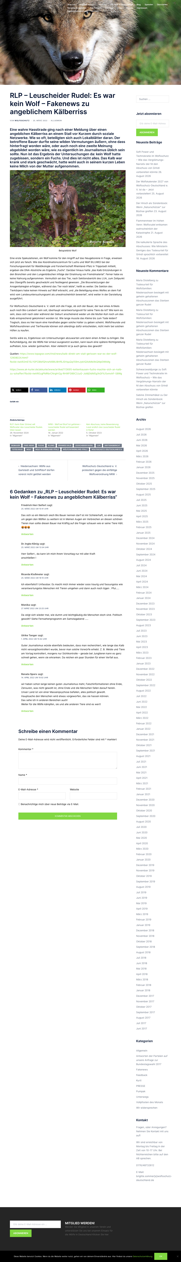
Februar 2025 (143, 527)
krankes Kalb (64, 445)
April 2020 (142, 843)
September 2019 (145, 881)
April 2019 (142, 908)
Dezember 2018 (145, 930)
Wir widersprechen (146, 1107)
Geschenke (162, 4)
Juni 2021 (141, 767)
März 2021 (142, 783)
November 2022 (145, 674)
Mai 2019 (141, 903)
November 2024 (145, 543)
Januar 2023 (143, 663)
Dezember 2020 (145, 799)
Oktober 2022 (144, 679)
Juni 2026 (141, 440)
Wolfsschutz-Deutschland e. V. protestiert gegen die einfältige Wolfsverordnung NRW (99, 470)
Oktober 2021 (144, 745)
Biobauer (15, 445)
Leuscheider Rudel (84, 445)
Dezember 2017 (145, 996)
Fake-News (29, 445)
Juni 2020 (141, 832)
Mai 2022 (141, 707)
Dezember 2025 (145, 472)
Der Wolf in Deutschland (121, 4)
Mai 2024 (141, 576)
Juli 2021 (141, 761)
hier (107, 1234)
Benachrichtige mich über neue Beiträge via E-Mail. (50, 804)
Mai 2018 (141, 968)
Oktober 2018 (144, 941)
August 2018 (143, 952)
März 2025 (142, 521)
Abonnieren (147, 132)
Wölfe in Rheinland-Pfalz (75, 449)
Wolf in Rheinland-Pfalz (47, 449)
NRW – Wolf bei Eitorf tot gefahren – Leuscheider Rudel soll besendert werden (64, 427)
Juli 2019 (141, 892)
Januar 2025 (143, 532)
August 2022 (143, 690)
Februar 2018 (143, 985)
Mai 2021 (141, 772)
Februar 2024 (144, 592)
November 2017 (145, 1001)
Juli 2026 (141, 434)
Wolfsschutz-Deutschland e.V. (106, 449)
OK (160, 1256)
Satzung (102, 4)
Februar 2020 (144, 854)
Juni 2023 (141, 636)
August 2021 (143, 756)
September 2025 (145, 489)
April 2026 (142, 450)
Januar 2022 (143, 728)
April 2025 (142, 516)
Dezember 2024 (145, 538)
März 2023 (142, 652)
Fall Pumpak (96, 8)
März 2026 (142, 456)
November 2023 (145, 609)
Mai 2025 (141, 510)
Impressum (142, 8)
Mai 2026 (141, 445)
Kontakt (95, 11)
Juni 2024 (141, 570)
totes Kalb (17, 449)
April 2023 (142, 647)
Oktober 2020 (144, 810)
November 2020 (145, 805)
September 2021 (145, 750)
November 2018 (145, 936)
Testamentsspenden (76, 8)
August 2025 (143, 494)
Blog (139, 4)
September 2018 (145, 946)
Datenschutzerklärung (77, 11)
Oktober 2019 (144, 876)
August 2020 (143, 821)
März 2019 (142, 914)
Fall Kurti (109, 8)
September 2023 (145, 619)
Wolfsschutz (22, 120)
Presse (129, 8)
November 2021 (145, 739)
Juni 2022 (141, 701)
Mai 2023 (141, 641)
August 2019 (143, 886)
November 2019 (145, 870)
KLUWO (51, 445)
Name (22, 775)
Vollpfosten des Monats (149, 1102)
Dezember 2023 (145, 603)
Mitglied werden (87, 4)
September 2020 (145, 816)
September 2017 (145, 1012)
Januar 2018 (143, 990)
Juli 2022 (141, 696)
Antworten (27, 534)
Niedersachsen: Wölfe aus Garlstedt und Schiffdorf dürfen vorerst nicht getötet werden (36, 470)
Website (74, 789)
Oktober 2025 (144, 483)
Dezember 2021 (145, 734)
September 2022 (145, 685)
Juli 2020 (141, 827)
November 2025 (145, 478)
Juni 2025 (141, 505)
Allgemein (56, 120)
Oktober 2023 (144, 614)
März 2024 (142, 587)
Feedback (141, 1075)
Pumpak (140, 1091)
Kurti (138, 1080)
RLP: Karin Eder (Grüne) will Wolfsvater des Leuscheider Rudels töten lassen (26, 427)
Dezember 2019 (145, 865)
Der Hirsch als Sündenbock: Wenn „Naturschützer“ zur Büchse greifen (152, 207)
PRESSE (140, 1086)
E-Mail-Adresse (28, 789)
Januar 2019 (143, 925)
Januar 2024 (143, 598)
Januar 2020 (143, 859)
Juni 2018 (141, 963)
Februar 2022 (143, 723)
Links (119, 8)
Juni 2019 (141, 897)
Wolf (28, 449)
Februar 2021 (143, 788)
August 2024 (143, 559)
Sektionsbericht (112, 445)
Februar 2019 (143, 919)
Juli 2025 (141, 500)
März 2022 (142, 718)
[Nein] (177, 1256)
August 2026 (143, 429)
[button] (19, 390)
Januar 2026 (143, 467)
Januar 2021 (143, 794)
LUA (99, 445)
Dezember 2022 (145, 668)
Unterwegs (142, 1096)
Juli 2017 (141, 1023)
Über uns (71, 4)
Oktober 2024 (144, 549)
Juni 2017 (141, 1028)
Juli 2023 (141, 630)
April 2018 (141, 974)
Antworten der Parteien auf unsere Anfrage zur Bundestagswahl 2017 (151, 1060)
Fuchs (41, 445)
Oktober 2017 (144, 1006)
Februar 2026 (144, 461)
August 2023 (143, 625)
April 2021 (141, 777)
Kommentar (25, 749)
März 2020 (142, 848)
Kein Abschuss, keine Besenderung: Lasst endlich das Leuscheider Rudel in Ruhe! (103, 427)
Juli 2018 (141, 957)
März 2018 (142, 979)
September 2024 (145, 554)
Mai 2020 (141, 837)
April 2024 (142, 581)
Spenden (149, 4)
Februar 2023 (144, 658)
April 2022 (142, 712)
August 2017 (143, 1017)
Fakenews (142, 1069)
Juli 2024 (141, 565)
